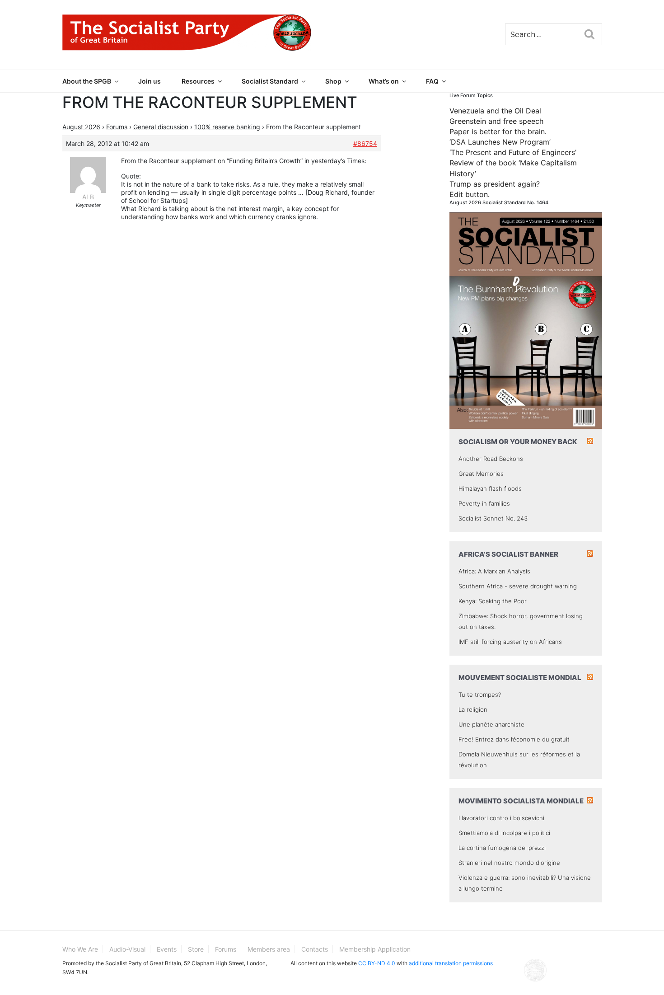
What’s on (384, 81)
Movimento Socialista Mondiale (521, 801)
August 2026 (81, 127)
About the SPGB (86, 81)
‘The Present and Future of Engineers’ (512, 152)
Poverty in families (484, 503)
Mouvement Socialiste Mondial (519, 677)
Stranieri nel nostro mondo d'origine (509, 862)
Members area (269, 949)
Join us (149, 81)
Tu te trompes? (479, 694)
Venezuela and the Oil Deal (495, 110)
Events (167, 949)
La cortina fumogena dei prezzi (502, 847)
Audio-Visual (127, 949)
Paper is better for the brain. (498, 131)
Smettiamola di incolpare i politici (504, 832)
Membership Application (375, 949)
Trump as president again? (494, 183)
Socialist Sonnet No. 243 (493, 518)
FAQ (432, 81)
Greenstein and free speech (496, 121)
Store (196, 949)
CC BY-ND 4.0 (376, 963)
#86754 (365, 143)
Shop (333, 81)
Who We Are (80, 949)
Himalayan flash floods (490, 488)
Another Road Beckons (490, 458)
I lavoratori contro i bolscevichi (501, 817)
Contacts (314, 949)
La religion (472, 709)
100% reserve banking (227, 127)
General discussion (160, 127)
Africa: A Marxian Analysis (494, 571)
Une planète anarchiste (491, 724)
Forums (116, 127)
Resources (198, 81)
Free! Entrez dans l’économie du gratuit (514, 739)
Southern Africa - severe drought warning (517, 586)
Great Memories (481, 473)
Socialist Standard (270, 81)
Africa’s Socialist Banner (508, 554)
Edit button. (469, 194)
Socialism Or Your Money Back (517, 441)
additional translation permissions (451, 963)
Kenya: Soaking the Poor (492, 601)
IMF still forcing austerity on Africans (510, 641)
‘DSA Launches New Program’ (500, 141)
